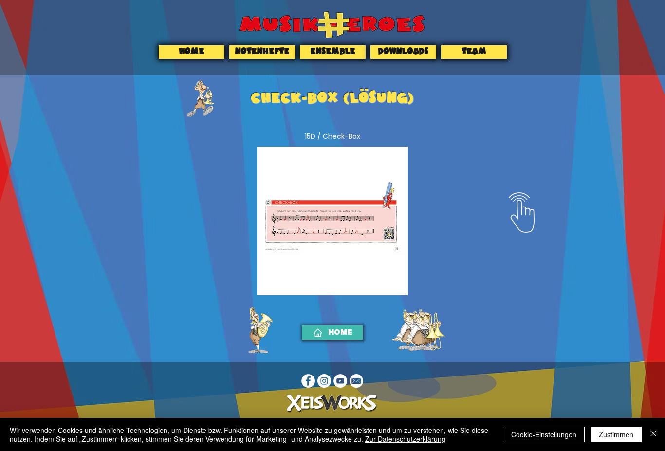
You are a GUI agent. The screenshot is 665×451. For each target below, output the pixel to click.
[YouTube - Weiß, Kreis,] (340, 381)
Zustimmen (616, 434)
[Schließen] (653, 434)
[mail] (356, 381)
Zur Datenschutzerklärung (405, 439)
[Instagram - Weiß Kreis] (324, 381)
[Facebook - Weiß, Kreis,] (308, 381)
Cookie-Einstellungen (543, 434)
